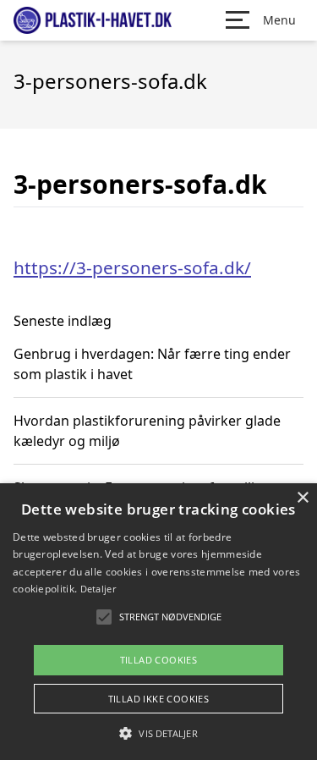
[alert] (158, 621)
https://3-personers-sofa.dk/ (132, 267)
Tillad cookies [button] (159, 659)
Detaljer (98, 588)
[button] (158, 732)
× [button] (302, 498)
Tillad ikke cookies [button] (159, 698)
